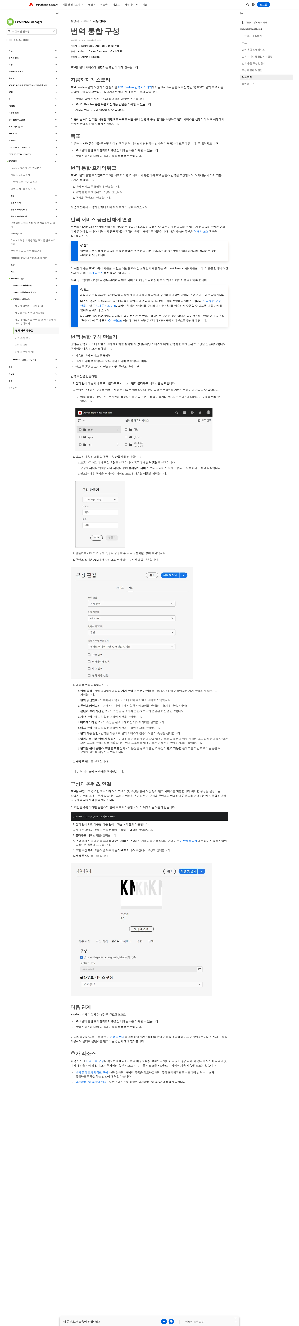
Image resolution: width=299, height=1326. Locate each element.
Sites (11, 92)
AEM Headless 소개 (20, 175)
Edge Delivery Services (20, 154)
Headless (81, 51)
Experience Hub (16, 71)
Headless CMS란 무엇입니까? (26, 168)
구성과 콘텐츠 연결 (104, 305)
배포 (13, 271)
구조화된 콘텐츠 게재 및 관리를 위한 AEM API (33, 225)
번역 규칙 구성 (95, 1061)
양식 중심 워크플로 (17, 120)
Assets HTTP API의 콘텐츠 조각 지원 (29, 257)
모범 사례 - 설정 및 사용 (23, 188)
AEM (86, 21)
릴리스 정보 (14, 57)
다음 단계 (247, 77)
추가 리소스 (200, 231)
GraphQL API (116, 51)
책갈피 (249, 22)
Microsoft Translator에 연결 (91, 1082)
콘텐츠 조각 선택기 (19, 209)
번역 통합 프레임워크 (253, 49)
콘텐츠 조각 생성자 (19, 216)
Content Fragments (98, 51)
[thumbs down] (171, 1321)
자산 (10, 99)
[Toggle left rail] (57, 14)
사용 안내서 (100, 21)
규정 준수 (13, 388)
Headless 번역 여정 (21, 299)
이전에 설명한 (188, 841)
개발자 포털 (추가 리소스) (24, 181)
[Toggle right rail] (241, 14)
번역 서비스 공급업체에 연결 (257, 56)
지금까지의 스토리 (252, 35)
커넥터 (11, 374)
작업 (10, 381)
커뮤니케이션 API (16, 126)
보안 (10, 64)
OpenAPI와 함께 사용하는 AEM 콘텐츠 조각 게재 (33, 242)
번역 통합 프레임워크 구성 (91, 1072)
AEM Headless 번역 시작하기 (135, 87)
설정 (13, 195)
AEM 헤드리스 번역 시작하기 (30, 313)
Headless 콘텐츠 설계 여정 (25, 292)
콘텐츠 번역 (117, 1036)
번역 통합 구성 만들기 (253, 63)
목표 (244, 42)
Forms (12, 106)
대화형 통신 (14, 113)
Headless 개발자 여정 (22, 285)
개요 (10, 51)
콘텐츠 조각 (16, 202)
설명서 (75, 21)
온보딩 (11, 78)
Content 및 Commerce (19, 147)
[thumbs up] (164, 1321)
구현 (10, 367)
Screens (12, 140)
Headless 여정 (17, 278)
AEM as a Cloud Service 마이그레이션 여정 (28, 85)
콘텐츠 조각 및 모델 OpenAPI (26, 250)
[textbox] (32, 31)
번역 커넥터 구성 (24, 330)
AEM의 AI (13, 133)
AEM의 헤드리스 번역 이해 (29, 306)
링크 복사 (262, 22)
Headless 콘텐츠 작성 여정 (25, 359)
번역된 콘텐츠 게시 (25, 352)
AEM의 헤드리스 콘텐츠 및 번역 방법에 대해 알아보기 (35, 321)
